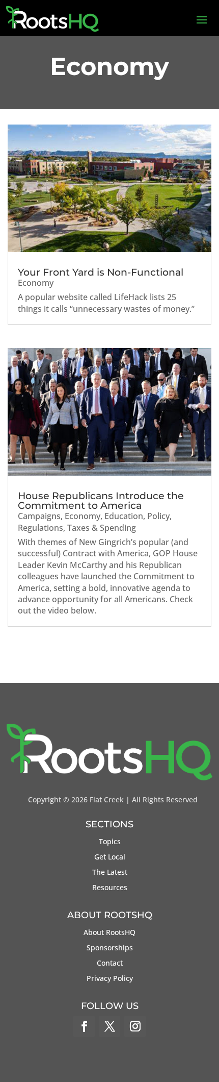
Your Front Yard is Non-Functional (100, 272)
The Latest (109, 873)
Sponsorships (110, 948)
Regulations (40, 527)
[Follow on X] (109, 1026)
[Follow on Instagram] (135, 1026)
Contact (110, 964)
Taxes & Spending (101, 527)
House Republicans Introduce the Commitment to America (101, 500)
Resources (109, 888)
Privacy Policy (110, 979)
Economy (35, 282)
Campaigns (39, 516)
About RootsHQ (109, 933)
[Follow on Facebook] (84, 1026)
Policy (158, 516)
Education (123, 516)
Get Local (109, 857)
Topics (110, 842)
